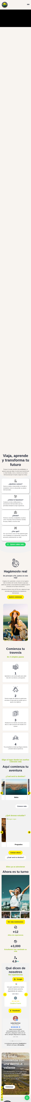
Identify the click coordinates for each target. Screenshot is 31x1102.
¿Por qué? (15, 531)
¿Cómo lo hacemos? (15, 500)
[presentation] (1, 793)
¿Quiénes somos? (15, 484)
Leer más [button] (15, 1037)
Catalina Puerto (15, 1003)
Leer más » (15, 994)
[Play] (15, 893)
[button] (3, 893)
